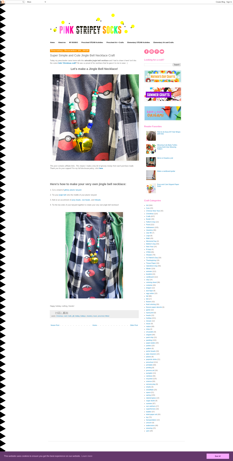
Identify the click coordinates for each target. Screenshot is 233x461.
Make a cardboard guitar (166, 171)
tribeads (98, 200)
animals (149, 271)
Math (148, 238)
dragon (148, 288)
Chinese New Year (153, 211)
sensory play (150, 384)
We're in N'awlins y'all (165, 158)
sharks (148, 387)
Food (148, 225)
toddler (148, 412)
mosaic (148, 321)
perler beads (150, 351)
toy (147, 417)
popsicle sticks (151, 359)
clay (147, 280)
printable (149, 365)
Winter (107, 316)
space (148, 392)
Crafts (70, 316)
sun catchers (150, 406)
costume (149, 285)
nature (148, 326)
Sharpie (149, 255)
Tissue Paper (151, 263)
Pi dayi (148, 249)
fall (147, 296)
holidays (83, 316)
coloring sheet (151, 282)
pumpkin (149, 373)
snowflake (150, 390)
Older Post (134, 325)
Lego (148, 236)
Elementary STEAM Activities (138, 42)
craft (65, 316)
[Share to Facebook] (64, 313)
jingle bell (62, 195)
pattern (148, 348)
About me (62, 42)
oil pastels (150, 332)
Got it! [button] (218, 456)
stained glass (151, 398)
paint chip (149, 337)
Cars (148, 208)
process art (150, 370)
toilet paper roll (151, 414)
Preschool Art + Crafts (115, 42)
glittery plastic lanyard (72, 190)
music (95, 316)
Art (147, 205)
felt (147, 299)
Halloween (150, 227)
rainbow (149, 376)
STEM (148, 252)
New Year (149, 247)
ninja (148, 329)
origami (149, 335)
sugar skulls (150, 401)
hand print (150, 313)
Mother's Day (151, 244)
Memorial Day (151, 241)
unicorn (149, 423)
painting (149, 340)
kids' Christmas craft (67, 63)
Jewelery (89, 316)
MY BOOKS (73, 42)
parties (148, 346)
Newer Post (55, 325)
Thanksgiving (151, 260)
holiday (77, 316)
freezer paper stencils (154, 307)
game (148, 310)
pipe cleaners (151, 354)
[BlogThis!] (59, 313)
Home (52, 42)
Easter (148, 219)
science (149, 381)
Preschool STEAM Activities (92, 42)
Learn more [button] (86, 456)
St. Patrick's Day (152, 258)
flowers (148, 302)
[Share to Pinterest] (67, 313)
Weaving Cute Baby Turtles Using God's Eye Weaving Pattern (167, 147)
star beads (86, 200)
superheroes (150, 409)
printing (149, 368)
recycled (149, 379)
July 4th (149, 233)
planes (148, 357)
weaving (149, 428)
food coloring (151, 304)
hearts (148, 315)
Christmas (59, 316)
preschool (101, 316)
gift (73, 316)
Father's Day (150, 222)
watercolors (150, 425)
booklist (149, 274)
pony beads (76, 200)
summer (149, 403)
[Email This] (56, 313)
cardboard (150, 277)
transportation (151, 420)
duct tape (149, 291)
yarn (147, 431)
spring (148, 395)
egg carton (150, 293)
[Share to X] (61, 313)
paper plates (150, 343)
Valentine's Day (151, 266)
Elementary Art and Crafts (163, 42)
